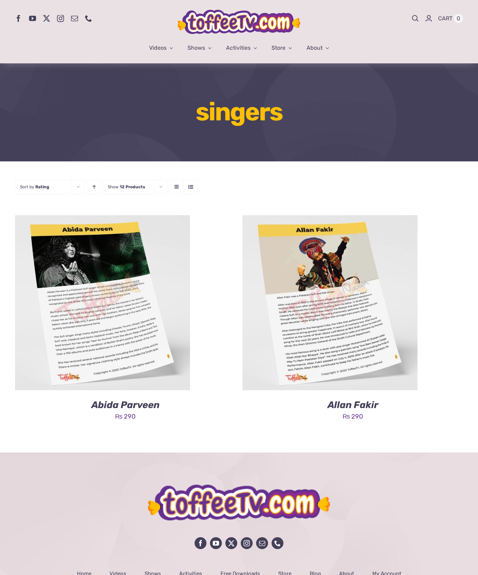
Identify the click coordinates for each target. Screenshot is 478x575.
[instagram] (60, 18)
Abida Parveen (125, 405)
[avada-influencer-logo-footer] (239, 488)
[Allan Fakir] (329, 220)
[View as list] (190, 187)
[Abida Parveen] (102, 220)
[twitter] (46, 18)
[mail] (74, 18)
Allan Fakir (353, 405)
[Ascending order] (94, 187)
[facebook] (18, 18)
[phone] (88, 18)
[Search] (415, 18)
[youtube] (32, 18)
